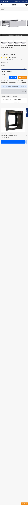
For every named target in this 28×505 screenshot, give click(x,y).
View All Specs (8, 96)
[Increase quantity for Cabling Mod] (7, 77)
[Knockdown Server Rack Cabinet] (13, 120)
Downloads (15, 96)
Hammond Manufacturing (7, 133)
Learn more (22, 86)
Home (2, 8)
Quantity (3, 74)
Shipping (3, 65)
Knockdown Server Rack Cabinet (9, 135)
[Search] (23, 5)
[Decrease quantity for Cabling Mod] (2, 77)
